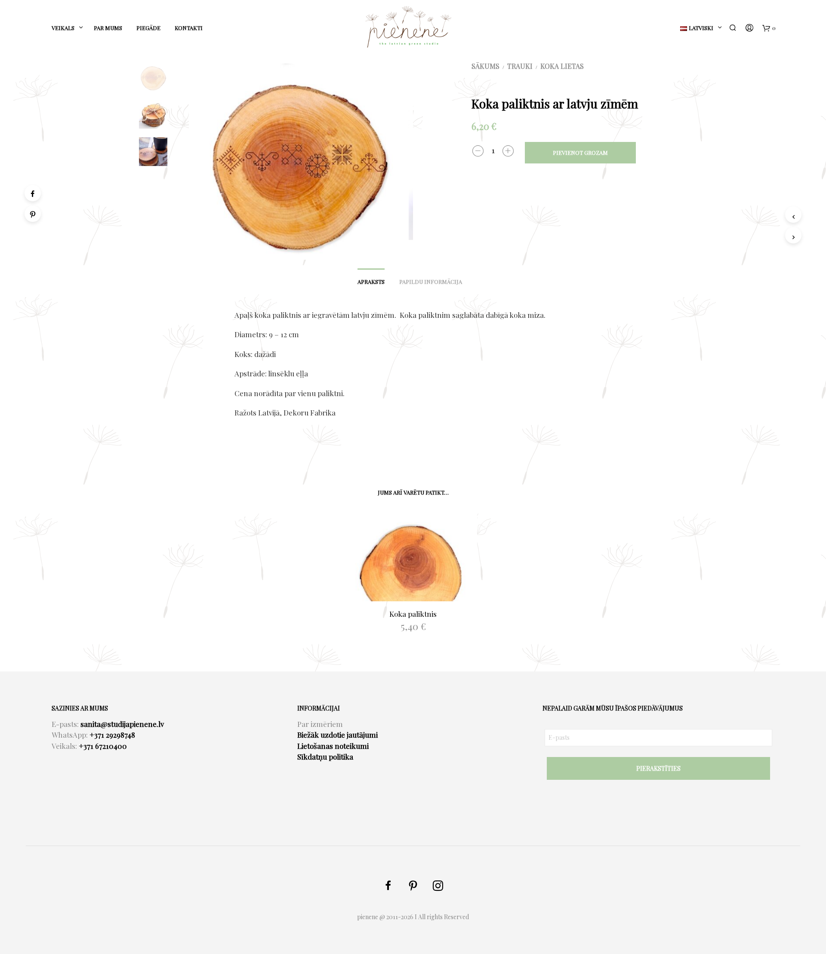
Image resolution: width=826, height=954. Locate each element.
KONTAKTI (189, 27)
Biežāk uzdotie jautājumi (337, 734)
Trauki (520, 66)
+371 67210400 (103, 746)
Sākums (485, 66)
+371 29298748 (112, 734)
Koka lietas (562, 66)
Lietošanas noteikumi (333, 746)
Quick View (418, 593)
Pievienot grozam (580, 152)
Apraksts (371, 281)
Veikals (63, 27)
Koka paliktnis (413, 614)
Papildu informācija (430, 281)
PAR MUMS (108, 27)
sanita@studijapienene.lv (122, 724)
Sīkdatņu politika (325, 756)
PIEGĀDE (148, 27)
